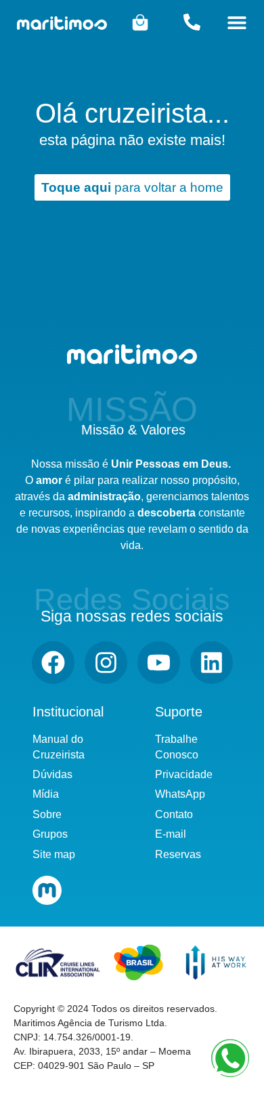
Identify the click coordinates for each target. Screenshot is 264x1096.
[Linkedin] (211, 662)
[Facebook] (53, 662)
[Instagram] (106, 662)
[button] (237, 22)
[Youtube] (158, 662)
